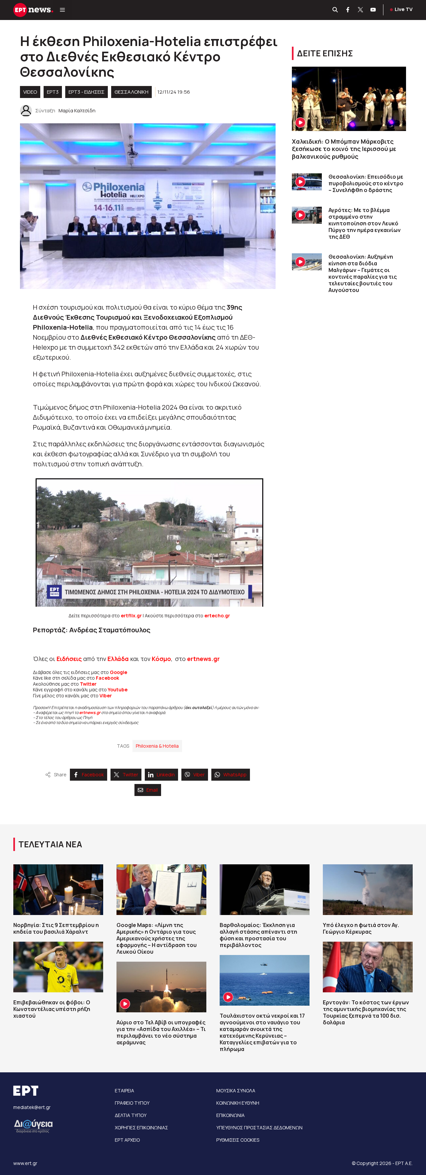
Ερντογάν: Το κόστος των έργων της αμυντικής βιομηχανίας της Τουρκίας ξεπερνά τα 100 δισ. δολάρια (366, 1012)
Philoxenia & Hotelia (157, 746)
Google (118, 672)
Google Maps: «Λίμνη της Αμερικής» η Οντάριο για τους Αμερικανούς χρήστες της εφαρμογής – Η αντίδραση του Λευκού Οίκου (156, 938)
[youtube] (373, 10)
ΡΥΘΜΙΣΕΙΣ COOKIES (237, 1140)
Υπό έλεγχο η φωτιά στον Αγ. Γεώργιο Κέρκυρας (361, 928)
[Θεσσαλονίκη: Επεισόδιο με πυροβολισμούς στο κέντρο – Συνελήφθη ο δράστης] (307, 181)
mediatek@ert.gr (32, 1107)
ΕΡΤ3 (53, 91)
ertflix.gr (131, 615)
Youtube (117, 689)
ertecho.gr (217, 615)
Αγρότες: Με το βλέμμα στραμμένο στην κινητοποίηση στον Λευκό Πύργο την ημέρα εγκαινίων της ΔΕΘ (364, 223)
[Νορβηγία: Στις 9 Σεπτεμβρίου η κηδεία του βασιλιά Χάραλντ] (58, 889)
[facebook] (348, 10)
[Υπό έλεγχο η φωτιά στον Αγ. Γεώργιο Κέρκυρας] (368, 889)
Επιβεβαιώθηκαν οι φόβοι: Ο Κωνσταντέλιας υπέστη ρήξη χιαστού (51, 1009)
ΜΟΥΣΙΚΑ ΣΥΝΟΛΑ (235, 1090)
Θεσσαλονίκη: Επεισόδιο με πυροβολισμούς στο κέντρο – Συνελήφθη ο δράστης (365, 183)
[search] (335, 10)
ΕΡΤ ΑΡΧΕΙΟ (127, 1140)
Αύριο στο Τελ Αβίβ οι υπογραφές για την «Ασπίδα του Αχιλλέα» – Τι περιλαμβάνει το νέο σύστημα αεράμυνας (161, 1032)
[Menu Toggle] (62, 10)
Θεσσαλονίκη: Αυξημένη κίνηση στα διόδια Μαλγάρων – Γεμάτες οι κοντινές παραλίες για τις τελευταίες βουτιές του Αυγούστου (362, 273)
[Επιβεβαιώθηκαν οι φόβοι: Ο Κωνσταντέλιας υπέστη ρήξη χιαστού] (58, 967)
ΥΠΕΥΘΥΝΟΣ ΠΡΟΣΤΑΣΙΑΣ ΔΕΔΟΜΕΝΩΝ (259, 1127)
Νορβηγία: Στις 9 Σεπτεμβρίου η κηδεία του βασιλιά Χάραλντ (56, 928)
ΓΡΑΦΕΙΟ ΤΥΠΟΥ (132, 1103)
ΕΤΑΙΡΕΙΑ (124, 1090)
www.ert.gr (25, 1163)
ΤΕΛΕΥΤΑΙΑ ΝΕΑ (50, 844)
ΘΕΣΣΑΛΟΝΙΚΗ (131, 91)
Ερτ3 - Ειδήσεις (87, 91)
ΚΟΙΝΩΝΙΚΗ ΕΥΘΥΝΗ (237, 1103)
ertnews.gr (90, 712)
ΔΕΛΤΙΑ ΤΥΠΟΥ (130, 1115)
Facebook (107, 678)
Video (30, 91)
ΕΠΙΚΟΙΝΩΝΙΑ (230, 1115)
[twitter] (361, 10)
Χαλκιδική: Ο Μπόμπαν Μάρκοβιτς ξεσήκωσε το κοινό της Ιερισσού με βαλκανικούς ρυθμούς (344, 148)
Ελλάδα (118, 659)
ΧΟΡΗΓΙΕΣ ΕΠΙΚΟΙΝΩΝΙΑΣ (141, 1127)
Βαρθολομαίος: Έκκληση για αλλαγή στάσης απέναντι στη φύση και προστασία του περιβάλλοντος (258, 935)
